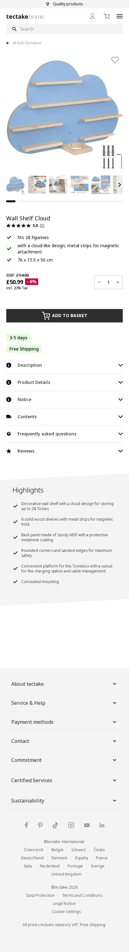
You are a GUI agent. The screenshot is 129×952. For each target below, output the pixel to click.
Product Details (34, 382)
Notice (24, 399)
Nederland (49, 866)
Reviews (26, 451)
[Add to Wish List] (115, 60)
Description (30, 365)
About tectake (27, 683)
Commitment (26, 760)
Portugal (75, 866)
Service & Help (28, 702)
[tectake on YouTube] (87, 825)
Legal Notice (64, 903)
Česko (99, 849)
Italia (28, 866)
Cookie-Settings (66, 911)
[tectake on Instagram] (71, 825)
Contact (20, 741)
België (57, 849)
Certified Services (31, 780)
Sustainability (27, 800)
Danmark (59, 858)
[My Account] (92, 16)
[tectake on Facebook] (26, 825)
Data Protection (40, 895)
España (81, 858)
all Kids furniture (27, 43)
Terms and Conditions (82, 895)
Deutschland (32, 858)
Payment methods (32, 722)
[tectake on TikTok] (55, 825)
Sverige (98, 866)
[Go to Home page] (25, 16)
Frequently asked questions (47, 434)
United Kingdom (66, 874)
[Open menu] (119, 16)
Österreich (34, 849)
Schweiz (78, 849)
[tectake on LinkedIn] (102, 825)
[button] (15, 184)
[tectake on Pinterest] (40, 825)
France (102, 858)
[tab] (10, 201)
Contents (27, 417)
